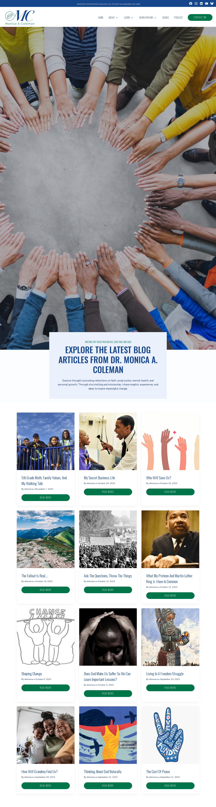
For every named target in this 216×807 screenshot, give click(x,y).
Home (100, 17)
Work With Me (146, 17)
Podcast (178, 17)
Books (166, 17)
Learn (127, 17)
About (112, 17)
